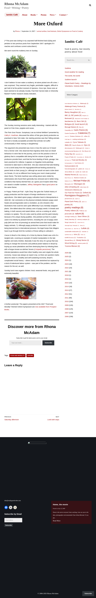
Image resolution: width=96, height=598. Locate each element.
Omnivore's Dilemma (73, 190)
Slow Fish (77, 228)
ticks (77, 234)
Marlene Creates (80, 177)
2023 (67, 264)
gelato (81, 169)
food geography (69, 163)
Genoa (87, 168)
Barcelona (78, 109)
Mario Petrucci (69, 177)
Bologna (69, 124)
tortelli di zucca (70, 237)
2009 (67, 305)
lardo (85, 172)
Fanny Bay (70, 154)
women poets (83, 243)
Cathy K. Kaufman (11, 135)
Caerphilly (69, 130)
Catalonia (84, 133)
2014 (67, 286)
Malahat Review (71, 175)
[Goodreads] (15, 507)
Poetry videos (71, 211)
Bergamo (85, 115)
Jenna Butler (69, 172)
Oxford (30, 355)
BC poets (76, 115)
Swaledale (85, 231)
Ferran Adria (80, 157)
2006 (67, 316)
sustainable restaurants (73, 231)
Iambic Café (12, 15)
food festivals (51, 31)
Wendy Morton (82, 240)
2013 (67, 290)
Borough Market (71, 127)
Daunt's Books (77, 145)
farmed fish (79, 154)
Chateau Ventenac (76, 136)
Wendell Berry (70, 240)
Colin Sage (68, 139)
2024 (67, 260)
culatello (68, 142)
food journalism (71, 166)
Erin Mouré (86, 151)
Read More (56, 521)
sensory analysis (83, 219)
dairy (68, 145)
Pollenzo (83, 210)
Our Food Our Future (73, 193)
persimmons (69, 198)
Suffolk (85, 228)
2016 (67, 279)
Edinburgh (80, 148)
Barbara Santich (69, 109)
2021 (67, 271)
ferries (88, 157)
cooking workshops (79, 139)
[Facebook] (6, 507)
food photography (71, 169)
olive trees (84, 187)
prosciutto (69, 214)
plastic (84, 201)
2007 (67, 313)
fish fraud (68, 160)
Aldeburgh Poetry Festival (75, 106)
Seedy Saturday (70, 219)
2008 (67, 309)
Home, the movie (60, 505)
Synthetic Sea (69, 234)
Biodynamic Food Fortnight (82, 118)
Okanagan (79, 184)
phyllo (77, 198)
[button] (37, 14)
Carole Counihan (71, 133)
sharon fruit (80, 222)
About (24, 15)
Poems (43, 15)
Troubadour (81, 237)
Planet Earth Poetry (73, 201)
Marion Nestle (83, 174)
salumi (79, 213)
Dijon (87, 145)
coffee (87, 136)
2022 (67, 268)
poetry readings (74, 207)
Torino (83, 234)
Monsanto (69, 184)
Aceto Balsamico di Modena (72, 103)
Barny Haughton (73, 112)
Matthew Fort (69, 181)
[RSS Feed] (10, 507)
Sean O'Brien (83, 216)
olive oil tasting (72, 187)
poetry (68, 205)
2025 (67, 256)
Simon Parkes (69, 228)
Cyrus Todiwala (79, 142)
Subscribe (48, 343)
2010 (67, 301)
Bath (83, 112)
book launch (81, 124)
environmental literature (73, 151)
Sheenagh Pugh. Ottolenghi (72, 225)
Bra (81, 127)
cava (67, 136)
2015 (67, 283)
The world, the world (72, 76)
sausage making (71, 216)
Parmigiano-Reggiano (77, 195)
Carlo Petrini (81, 130)
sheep (82, 225)
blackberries (70, 121)
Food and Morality (17, 355)
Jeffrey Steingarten (35, 185)
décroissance (70, 148)
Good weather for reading (74, 72)
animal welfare (42, 31)
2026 (67, 253)
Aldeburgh (84, 103)
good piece (51, 185)
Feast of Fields (70, 157)
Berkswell (69, 118)
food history (79, 163)
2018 (67, 275)
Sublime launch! (71, 79)
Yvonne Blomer (72, 246)
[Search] (90, 5)
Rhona (17, 31)
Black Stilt (81, 121)
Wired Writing (71, 243)
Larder (78, 172)
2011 (66, 298)
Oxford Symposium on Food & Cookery (70, 31)
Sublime (68, 68)
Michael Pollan (82, 180)
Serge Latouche (70, 222)
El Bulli (87, 148)
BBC (67, 115)
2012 (67, 294)
